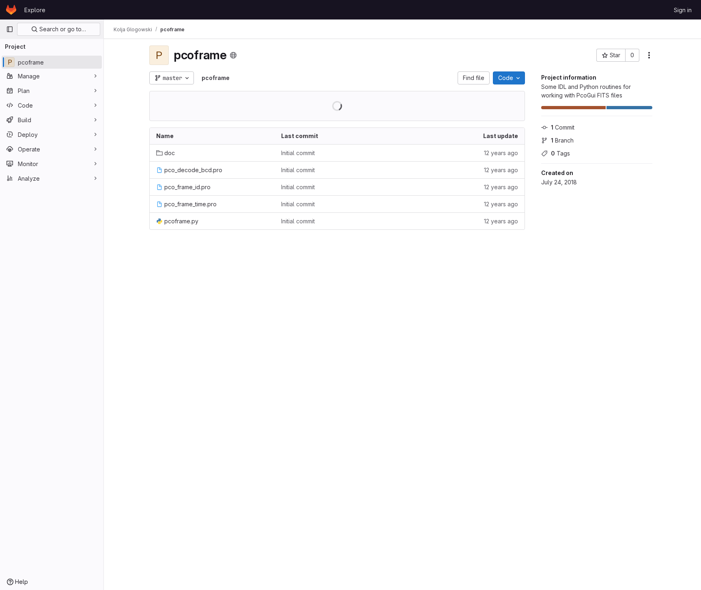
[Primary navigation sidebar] (9, 29)
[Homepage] (11, 9)
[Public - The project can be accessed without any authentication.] (233, 55)
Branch (562, 140)
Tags (560, 153)
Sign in (683, 9)
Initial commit (298, 152)
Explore (34, 9)
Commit (562, 127)
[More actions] (649, 55)
